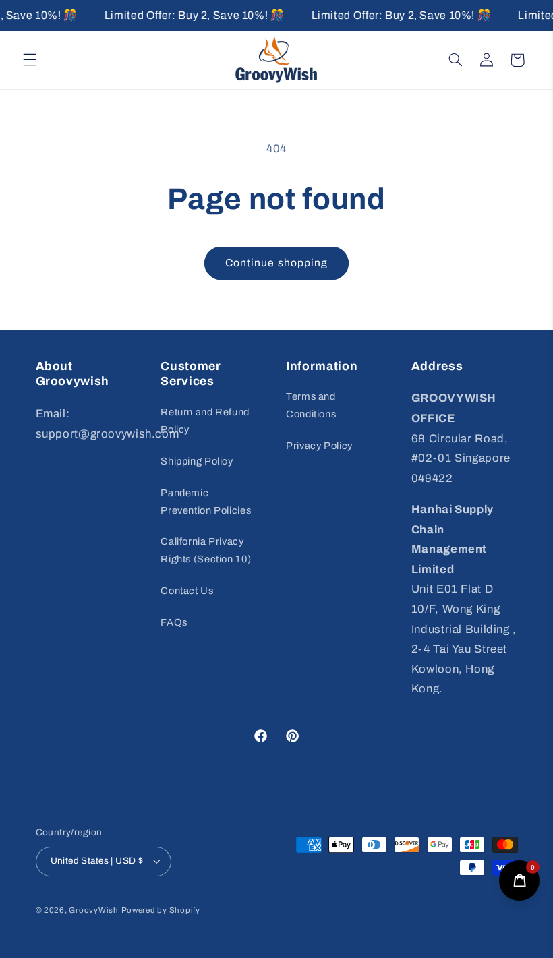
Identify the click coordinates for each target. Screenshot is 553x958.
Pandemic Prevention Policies (206, 501)
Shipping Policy (197, 461)
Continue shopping (276, 262)
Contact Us (187, 590)
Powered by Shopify (160, 910)
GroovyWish (93, 910)
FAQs (174, 622)
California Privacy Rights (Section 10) (206, 550)
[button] (29, 60)
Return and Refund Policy (205, 421)
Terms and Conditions (311, 405)
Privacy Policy (319, 445)
